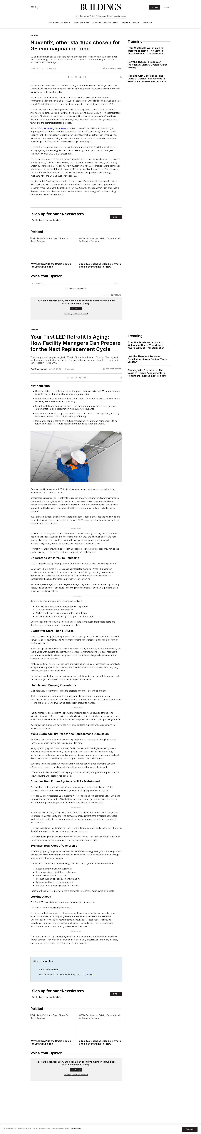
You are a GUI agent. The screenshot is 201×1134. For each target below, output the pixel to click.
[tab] (37, 283)
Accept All (189, 1129)
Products (147, 23)
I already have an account (76, 313)
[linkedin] (72, 77)
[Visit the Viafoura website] (116, 295)
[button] (32, 7)
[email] (84, 77)
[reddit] (80, 77)
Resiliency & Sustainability (105, 23)
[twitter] (76, 77)
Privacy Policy (76, 1128)
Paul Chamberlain (38, 369)
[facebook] (68, 77)
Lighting (34, 35)
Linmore (88, 974)
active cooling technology (53, 128)
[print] (121, 77)
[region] (76, 289)
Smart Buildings (81, 23)
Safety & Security (130, 23)
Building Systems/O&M (59, 23)
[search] (36, 7)
